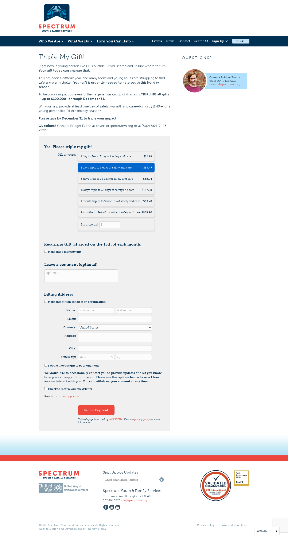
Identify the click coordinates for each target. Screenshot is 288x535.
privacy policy (68, 396)
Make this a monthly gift (64, 251)
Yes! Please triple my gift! (68, 146)
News (170, 41)
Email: (71, 318)
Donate (241, 41)
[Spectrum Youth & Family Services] (57, 17)
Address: (70, 335)
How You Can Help (114, 41)
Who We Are (49, 41)
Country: (69, 327)
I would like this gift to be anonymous (73, 365)
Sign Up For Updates (120, 472)
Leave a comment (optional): (71, 264)
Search (199, 41)
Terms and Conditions (233, 525)
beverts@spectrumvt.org (224, 84)
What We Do (78, 41)
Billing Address (58, 294)
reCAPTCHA (116, 419)
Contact (184, 41)
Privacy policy (205, 525)
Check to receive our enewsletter (70, 389)
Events (157, 41)
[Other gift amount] (116, 225)
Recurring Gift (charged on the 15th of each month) (92, 244)
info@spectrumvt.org (134, 500)
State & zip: (68, 356)
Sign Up (218, 41)
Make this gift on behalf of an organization (77, 301)
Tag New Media (96, 528)
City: (72, 348)
